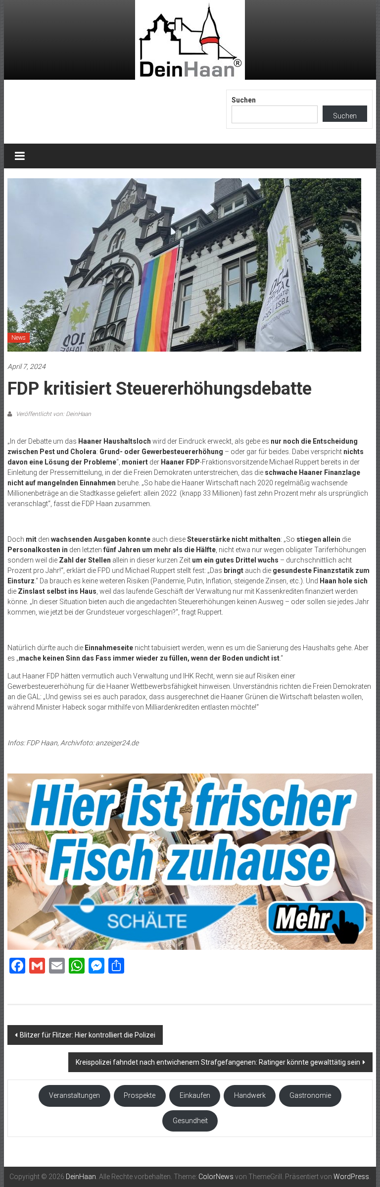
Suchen (244, 100)
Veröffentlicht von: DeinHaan (52, 414)
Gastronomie (310, 1095)
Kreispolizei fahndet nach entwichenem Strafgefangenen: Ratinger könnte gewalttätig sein (218, 1062)
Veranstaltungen (74, 1095)
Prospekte (139, 1095)
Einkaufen (195, 1095)
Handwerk (250, 1095)
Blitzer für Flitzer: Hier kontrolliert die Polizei (87, 1035)
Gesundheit (190, 1121)
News (18, 337)
